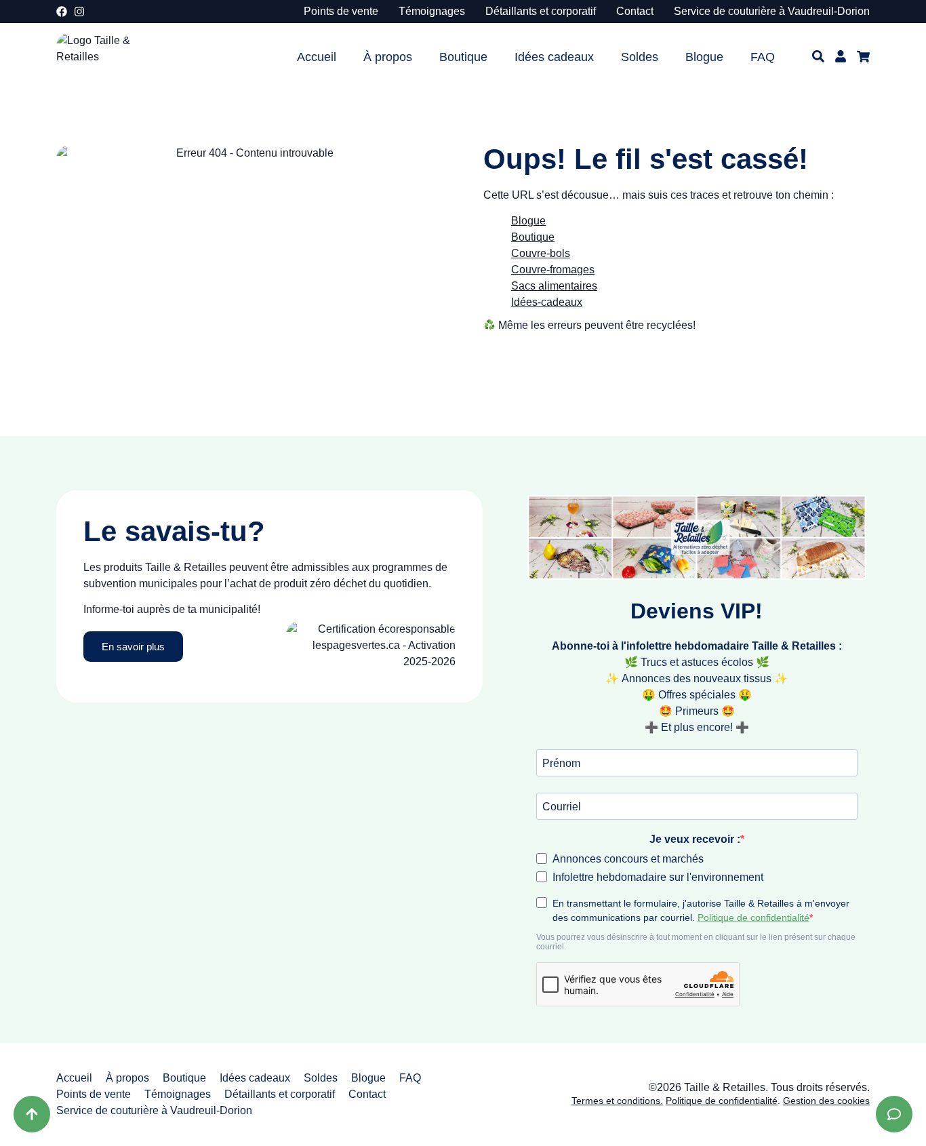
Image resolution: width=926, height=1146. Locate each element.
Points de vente (341, 11)
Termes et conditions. (617, 1100)
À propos (387, 57)
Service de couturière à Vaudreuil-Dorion (772, 11)
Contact (634, 11)
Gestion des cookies (826, 1100)
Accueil (316, 57)
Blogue (704, 57)
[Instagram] (79, 11)
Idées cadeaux (554, 57)
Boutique (463, 57)
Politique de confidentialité (722, 1100)
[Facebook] (61, 11)
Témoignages (432, 11)
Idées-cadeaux (546, 302)
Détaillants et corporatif (540, 11)
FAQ (762, 57)
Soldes (639, 57)
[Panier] (863, 56)
